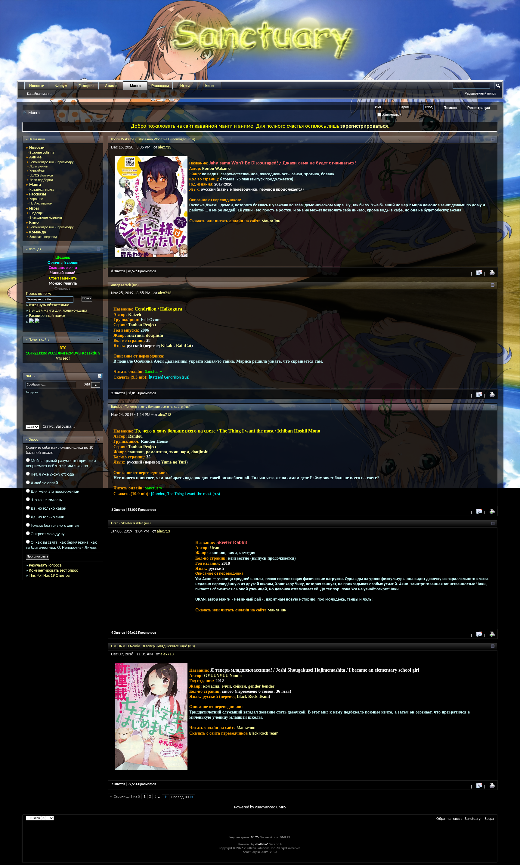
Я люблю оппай (44, 488)
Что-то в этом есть (46, 505)
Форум (61, 86)
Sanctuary (473, 819)
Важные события (42, 153)
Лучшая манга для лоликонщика (58, 310)
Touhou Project (142, 325)
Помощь (451, 108)
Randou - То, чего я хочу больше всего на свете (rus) (150, 407)
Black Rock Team (253, 696)
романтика (156, 452)
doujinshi (154, 335)
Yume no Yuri (173, 462)
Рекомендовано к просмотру (51, 162)
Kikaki (167, 345)
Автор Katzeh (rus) (125, 285)
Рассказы (160, 86)
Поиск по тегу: (38, 294)
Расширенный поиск (480, 93)
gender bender (261, 686)
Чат (29, 376)
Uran (214, 547)
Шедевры (36, 213)
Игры (185, 86)
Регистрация (478, 108)
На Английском (40, 203)
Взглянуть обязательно (49, 305)
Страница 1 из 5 (127, 796)
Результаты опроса (45, 570)
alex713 (164, 147)
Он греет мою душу (47, 539)
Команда (37, 232)
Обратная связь (449, 819)
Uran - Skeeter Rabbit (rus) (131, 523)
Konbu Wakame (216, 169)
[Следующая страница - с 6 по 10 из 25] (165, 797)
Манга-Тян (271, 221)
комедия (211, 686)
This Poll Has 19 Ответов (49, 581)
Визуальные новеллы (45, 218)
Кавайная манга (39, 93)
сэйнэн (239, 686)
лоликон (135, 452)
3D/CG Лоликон (41, 175)
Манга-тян (246, 728)
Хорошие (36, 199)
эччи (173, 452)
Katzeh (134, 314)
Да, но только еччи (47, 522)
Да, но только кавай (49, 514)
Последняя (180, 797)
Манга (135, 86)
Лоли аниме (38, 166)
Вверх (489, 819)
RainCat (183, 345)
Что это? (63, 358)
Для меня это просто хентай (55, 497)
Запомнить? (391, 115)
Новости (36, 86)
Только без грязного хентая (55, 531)
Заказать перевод (43, 237)
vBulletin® (262, 844)
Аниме (111, 86)
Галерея (86, 86)
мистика (135, 335)
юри (185, 452)
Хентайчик (37, 171)
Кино (209, 86)
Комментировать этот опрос (53, 575)
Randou (135, 436)
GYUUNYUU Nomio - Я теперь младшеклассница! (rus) (153, 646)
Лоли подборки (41, 180)
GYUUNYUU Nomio (223, 675)
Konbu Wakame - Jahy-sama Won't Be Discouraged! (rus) (153, 139)
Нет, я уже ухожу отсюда (52, 480)
